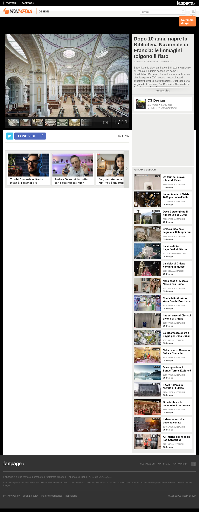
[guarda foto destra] (79, 75)
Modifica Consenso (52, 496)
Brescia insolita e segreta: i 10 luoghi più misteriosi (177, 230)
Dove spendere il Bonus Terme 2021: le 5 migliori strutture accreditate (177, 369)
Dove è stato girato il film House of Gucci (175, 213)
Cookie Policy (30, 496)
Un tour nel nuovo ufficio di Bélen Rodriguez (174, 179)
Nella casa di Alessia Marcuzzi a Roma (175, 282)
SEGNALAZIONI (147, 464)
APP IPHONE (164, 464)
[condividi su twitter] (9, 136)
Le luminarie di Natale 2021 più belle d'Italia (176, 196)
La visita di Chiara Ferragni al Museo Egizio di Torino (174, 265)
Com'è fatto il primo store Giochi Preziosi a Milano (176, 300)
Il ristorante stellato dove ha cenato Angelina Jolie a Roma (176, 421)
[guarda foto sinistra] (17, 75)
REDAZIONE (71, 496)
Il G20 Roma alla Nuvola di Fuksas (173, 386)
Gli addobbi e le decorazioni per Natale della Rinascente (176, 404)
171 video (153, 104)
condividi (26, 136)
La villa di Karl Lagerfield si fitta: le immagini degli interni (176, 248)
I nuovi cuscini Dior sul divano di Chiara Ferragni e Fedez (177, 317)
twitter (11, 3)
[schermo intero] (105, 122)
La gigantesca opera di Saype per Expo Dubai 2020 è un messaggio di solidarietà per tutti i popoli (176, 334)
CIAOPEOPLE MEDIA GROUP (182, 496)
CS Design (156, 100)
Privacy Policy (11, 496)
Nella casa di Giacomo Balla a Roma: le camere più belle (176, 352)
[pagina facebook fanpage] (193, 464)
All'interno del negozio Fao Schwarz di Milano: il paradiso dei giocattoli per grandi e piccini (176, 438)
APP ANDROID (180, 464)
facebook (28, 3)
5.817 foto (166, 104)
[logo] (186, 3)
